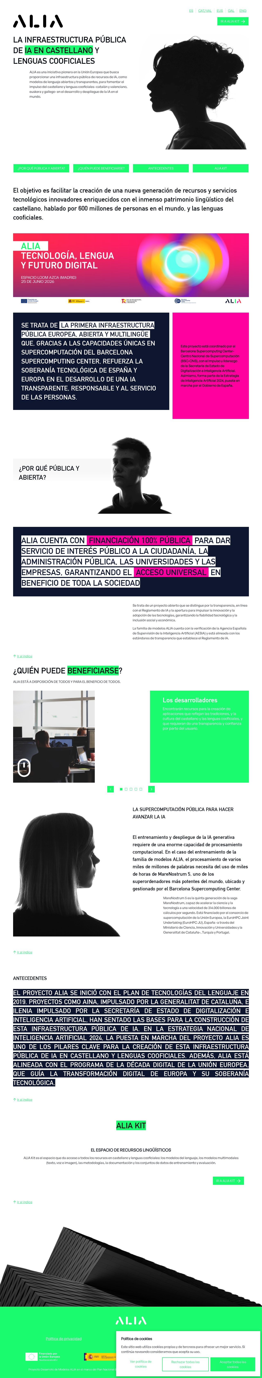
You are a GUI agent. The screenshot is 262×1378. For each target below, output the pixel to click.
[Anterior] (110, 789)
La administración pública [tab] (131, 789)
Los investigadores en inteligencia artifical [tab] (141, 789)
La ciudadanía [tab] (136, 789)
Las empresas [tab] (126, 789)
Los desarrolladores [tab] (121, 789)
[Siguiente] (151, 789)
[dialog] (188, 1353)
